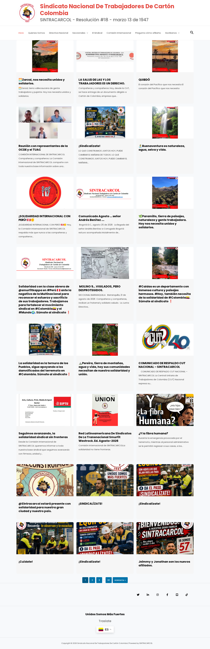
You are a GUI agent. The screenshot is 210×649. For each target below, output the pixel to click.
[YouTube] (177, 594)
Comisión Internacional (119, 32)
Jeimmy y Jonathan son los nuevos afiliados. (164, 563)
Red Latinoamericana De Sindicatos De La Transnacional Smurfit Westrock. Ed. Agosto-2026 (105, 437)
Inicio (21, 32)
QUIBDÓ (144, 80)
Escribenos (171, 32)
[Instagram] (157, 594)
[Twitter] (138, 594)
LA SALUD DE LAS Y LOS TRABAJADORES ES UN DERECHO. (102, 81)
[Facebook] (167, 594)
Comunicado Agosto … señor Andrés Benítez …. (100, 218)
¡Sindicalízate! (89, 146)
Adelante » (120, 580)
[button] (86, 33)
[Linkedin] (148, 594)
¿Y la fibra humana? (153, 433)
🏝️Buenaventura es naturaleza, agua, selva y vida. (162, 147)
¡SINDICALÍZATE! (90, 503)
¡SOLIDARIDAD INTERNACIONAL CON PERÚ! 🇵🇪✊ (44, 218)
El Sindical (97, 32)
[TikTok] (186, 594)
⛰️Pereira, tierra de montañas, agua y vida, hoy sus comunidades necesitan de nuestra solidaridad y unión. (104, 368)
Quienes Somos (36, 32)
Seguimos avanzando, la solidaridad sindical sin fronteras (43, 435)
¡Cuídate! (26, 561)
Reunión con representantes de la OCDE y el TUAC (43, 147)
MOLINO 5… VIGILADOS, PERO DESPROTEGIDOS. (99, 288)
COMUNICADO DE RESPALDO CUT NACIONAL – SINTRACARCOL (162, 365)
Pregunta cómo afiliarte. (148, 32)
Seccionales (78, 32)
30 (108, 580)
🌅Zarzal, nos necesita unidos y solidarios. (42, 81)
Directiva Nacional (58, 32)
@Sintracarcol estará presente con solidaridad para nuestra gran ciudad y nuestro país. (45, 507)
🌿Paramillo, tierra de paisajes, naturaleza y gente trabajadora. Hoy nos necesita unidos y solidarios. (162, 221)
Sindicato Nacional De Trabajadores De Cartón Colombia (107, 9)
